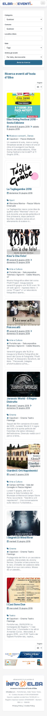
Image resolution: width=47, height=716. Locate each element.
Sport (11, 200)
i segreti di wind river (20, 537)
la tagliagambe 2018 (19, 189)
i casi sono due (16, 604)
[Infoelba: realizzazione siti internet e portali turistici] (24, 684)
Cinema (12, 415)
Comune (8, 24)
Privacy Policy (17, 706)
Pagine (39, 83)
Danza (30, 136)
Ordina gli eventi (11, 53)
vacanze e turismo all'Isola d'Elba (23, 688)
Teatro (12, 615)
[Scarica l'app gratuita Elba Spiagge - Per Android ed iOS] (23, 662)
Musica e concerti (17, 136)
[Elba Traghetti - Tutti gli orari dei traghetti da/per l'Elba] (23, 654)
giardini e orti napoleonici (22, 470)
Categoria (8, 15)
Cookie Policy (29, 706)
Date (6, 43)
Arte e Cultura (15, 269)
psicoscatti (13, 327)
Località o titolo (10, 34)
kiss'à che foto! (16, 256)
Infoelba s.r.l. (10, 692)
